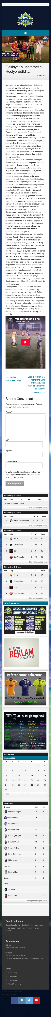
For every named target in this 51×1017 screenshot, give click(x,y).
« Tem (6, 794)
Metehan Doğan (14, 811)
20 (25, 780)
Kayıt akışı (12, 976)
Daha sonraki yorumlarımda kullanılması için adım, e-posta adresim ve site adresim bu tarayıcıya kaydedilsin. (25, 474)
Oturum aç (12, 972)
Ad (7, 440)
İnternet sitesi (11, 461)
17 (6, 780)
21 (32, 780)
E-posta (9, 450)
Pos (5, 499)
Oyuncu (7, 807)
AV (29, 499)
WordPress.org (14, 984)
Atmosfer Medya (9, 994)
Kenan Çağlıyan (14, 835)
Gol (36, 807)
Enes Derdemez (14, 854)
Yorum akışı (13, 980)
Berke (6, 878)
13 (25, 775)
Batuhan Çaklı (13, 842)
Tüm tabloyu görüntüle (38, 507)
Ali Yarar (11, 889)
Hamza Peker (13, 829)
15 (38, 775)
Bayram (7, 866)
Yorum (9, 412)
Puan (39, 499)
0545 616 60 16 (19, 955)
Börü (15, 551)
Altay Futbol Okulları (21, 520)
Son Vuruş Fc (19, 557)
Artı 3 (16, 538)
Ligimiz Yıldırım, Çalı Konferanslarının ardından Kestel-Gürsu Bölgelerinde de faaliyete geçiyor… (36, 384)
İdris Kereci (12, 860)
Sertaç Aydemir (14, 848)
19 (19, 780)
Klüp (11, 499)
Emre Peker (12, 895)
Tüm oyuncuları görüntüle (36, 900)
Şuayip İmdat (13, 823)
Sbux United (18, 544)
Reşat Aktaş (13, 872)
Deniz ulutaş (13, 817)
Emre (6, 883)
